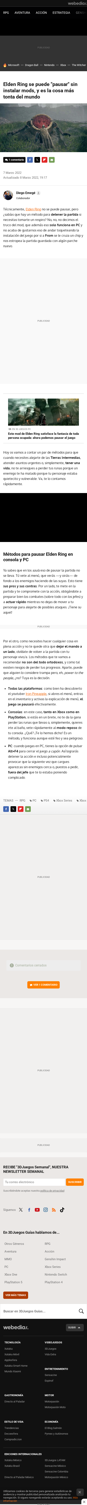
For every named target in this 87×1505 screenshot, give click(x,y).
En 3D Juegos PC (21, 429)
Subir (72, 1327)
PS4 (46, 800)
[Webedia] (77, 3)
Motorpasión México (56, 1477)
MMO (8, 1259)
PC (34, 800)
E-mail (52, 160)
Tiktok (62, 1209)
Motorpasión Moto (55, 1407)
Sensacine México (55, 1465)
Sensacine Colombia (56, 1471)
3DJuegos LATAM (55, 1460)
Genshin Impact (55, 1259)
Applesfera (10, 1360)
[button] (28, 193)
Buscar (81, 1311)
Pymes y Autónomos (56, 1433)
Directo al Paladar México (19, 1477)
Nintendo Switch (56, 1274)
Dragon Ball (31, 65)
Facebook (30, 160)
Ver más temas (15, 1295)
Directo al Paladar (14, 1401)
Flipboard (44, 160)
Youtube (37, 1209)
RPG (6, 13)
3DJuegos (50, 1348)
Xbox (63, 65)
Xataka (8, 1348)
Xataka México (12, 1460)
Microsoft (13, 65)
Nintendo (49, 65)
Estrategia (61, 13)
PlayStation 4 (54, 1282)
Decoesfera (11, 1433)
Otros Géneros (14, 1244)
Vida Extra (50, 1354)
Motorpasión (52, 1401)
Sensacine (51, 1375)
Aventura (22, 13)
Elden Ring (33, 209)
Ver (45, 984)
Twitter (37, 160)
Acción (41, 13)
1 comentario (16, 159)
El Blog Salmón (53, 1428)
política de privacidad (52, 1190)
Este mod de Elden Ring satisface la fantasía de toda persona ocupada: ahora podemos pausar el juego (43, 436)
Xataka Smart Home (16, 1365)
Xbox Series (64, 800)
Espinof (49, 1380)
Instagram (45, 1209)
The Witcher (79, 65)
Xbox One (10, 1274)
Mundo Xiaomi (12, 1371)
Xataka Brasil (12, 1465)
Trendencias (11, 1428)
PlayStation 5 (13, 1282)
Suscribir (75, 1182)
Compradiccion (13, 1439)
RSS (54, 1209)
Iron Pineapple (36, 694)
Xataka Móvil (11, 1354)
